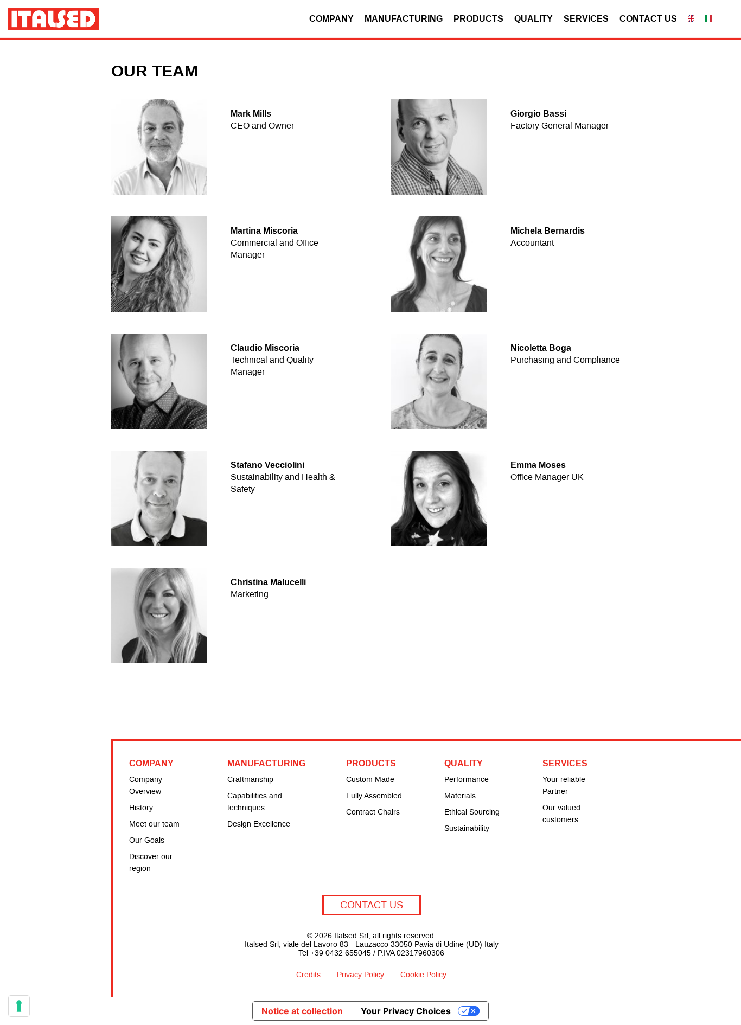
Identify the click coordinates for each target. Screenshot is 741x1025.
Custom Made (370, 780)
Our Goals (146, 840)
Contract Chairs (373, 812)
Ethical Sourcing (472, 812)
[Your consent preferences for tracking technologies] (19, 1006)
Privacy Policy (360, 975)
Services (586, 18)
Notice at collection (302, 1010)
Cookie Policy (423, 975)
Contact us (648, 18)
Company (331, 18)
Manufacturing (404, 18)
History (141, 808)
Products (478, 18)
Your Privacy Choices (406, 1010)
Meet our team (154, 824)
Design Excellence (258, 824)
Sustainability (466, 829)
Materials (460, 796)
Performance (466, 780)
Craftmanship (250, 780)
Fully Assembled (374, 796)
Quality (533, 18)
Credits (308, 975)
